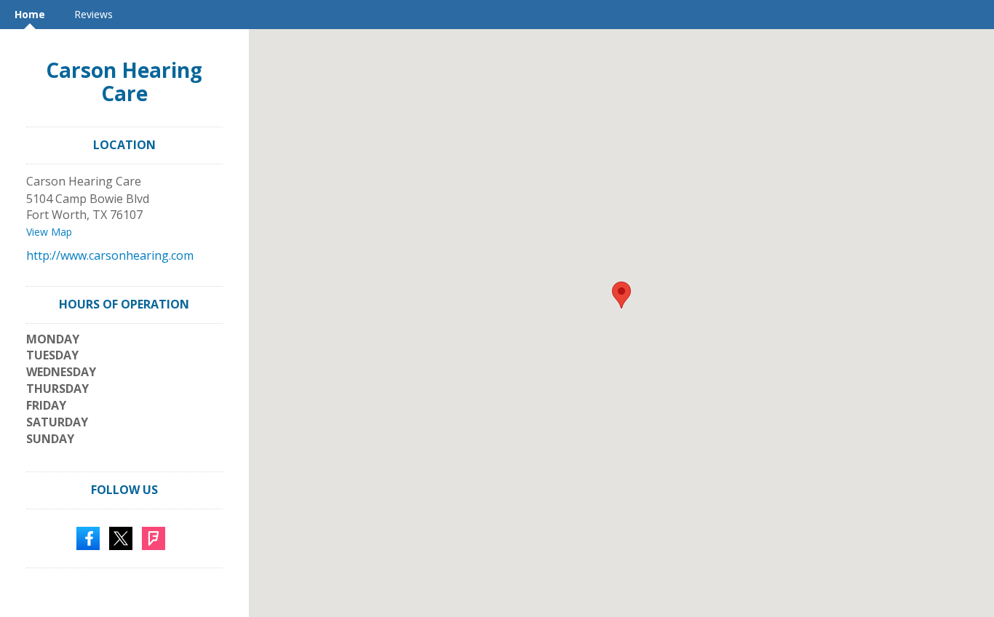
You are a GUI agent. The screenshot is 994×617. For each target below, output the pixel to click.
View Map (49, 232)
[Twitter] (120, 537)
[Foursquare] (153, 537)
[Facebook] (88, 537)
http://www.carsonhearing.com (110, 255)
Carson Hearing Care (124, 81)
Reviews (93, 14)
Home (30, 14)
